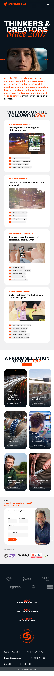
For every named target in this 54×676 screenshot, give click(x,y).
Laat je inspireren (27, 364)
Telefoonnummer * (13, 532)
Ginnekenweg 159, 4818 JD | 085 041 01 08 (27, 658)
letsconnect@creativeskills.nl (21, 664)
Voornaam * (11, 518)
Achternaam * (22, 518)
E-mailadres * (11, 525)
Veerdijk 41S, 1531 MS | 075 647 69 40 (27, 652)
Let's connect (12, 539)
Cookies (33, 669)
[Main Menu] (48, 3)
